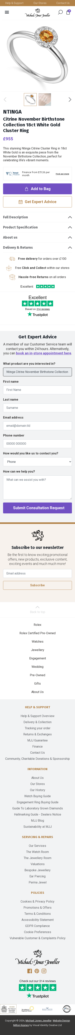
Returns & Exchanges (37, 734)
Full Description (15, 217)
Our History (37, 790)
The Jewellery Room (37, 858)
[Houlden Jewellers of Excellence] (47, 1008)
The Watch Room (37, 852)
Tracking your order (37, 728)
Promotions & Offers (37, 907)
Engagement (37, 658)
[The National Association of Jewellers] (8, 1008)
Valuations (38, 864)
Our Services (37, 846)
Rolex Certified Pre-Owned (37, 633)
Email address (13, 417)
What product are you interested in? (29, 363)
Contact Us (63, 3)
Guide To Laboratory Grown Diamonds (37, 808)
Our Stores (40, 3)
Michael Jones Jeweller (38, 1020)
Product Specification (20, 227)
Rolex (37, 625)
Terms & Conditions (37, 914)
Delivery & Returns (18, 247)
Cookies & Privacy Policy (37, 901)
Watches (37, 641)
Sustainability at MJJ (37, 826)
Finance (37, 746)
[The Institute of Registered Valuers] (28, 1008)
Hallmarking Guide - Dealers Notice (37, 814)
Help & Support (14, 3)
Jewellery (37, 650)
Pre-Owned (37, 675)
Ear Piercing (37, 876)
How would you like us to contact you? (30, 453)
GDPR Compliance (37, 926)
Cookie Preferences (37, 932)
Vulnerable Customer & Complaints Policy (38, 938)
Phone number (13, 435)
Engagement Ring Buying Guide (37, 802)
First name (11, 381)
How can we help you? (19, 471)
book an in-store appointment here (43, 353)
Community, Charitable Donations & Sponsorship (37, 759)
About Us (37, 692)
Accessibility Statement (38, 920)
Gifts (37, 683)
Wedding (37, 667)
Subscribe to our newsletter (38, 547)
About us (10, 237)
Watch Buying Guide (37, 796)
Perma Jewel (38, 882)
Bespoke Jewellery (37, 870)
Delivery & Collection (37, 722)
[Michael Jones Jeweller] (37, 12)
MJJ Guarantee (37, 740)
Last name (10, 399)
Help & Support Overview (37, 716)
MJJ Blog (37, 820)
